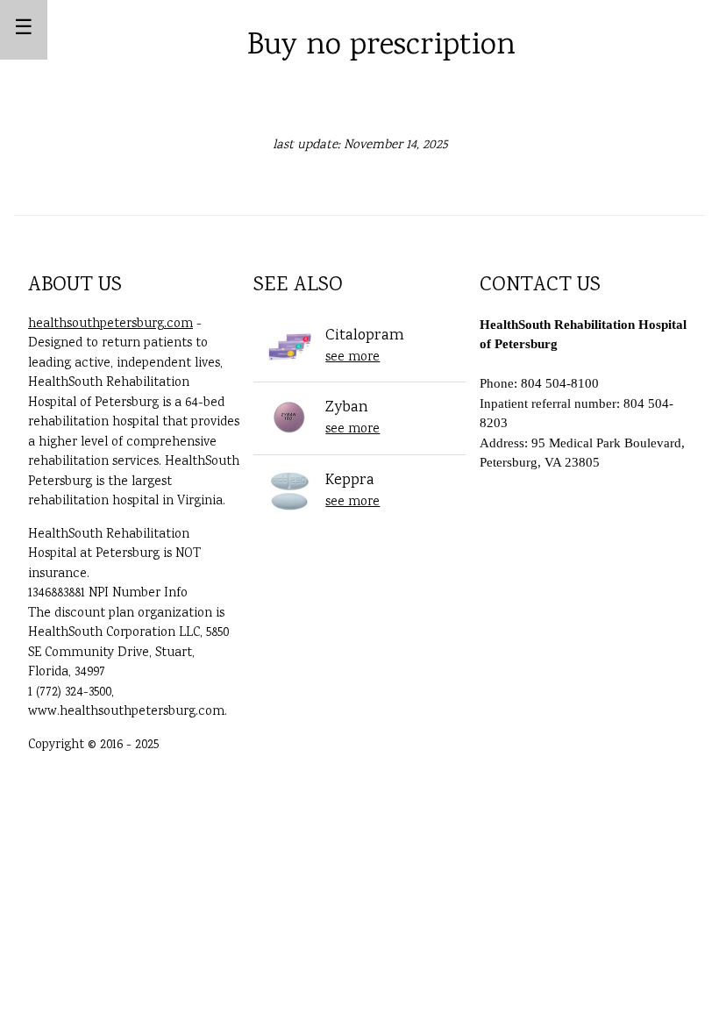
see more (352, 358)
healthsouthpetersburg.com (110, 324)
